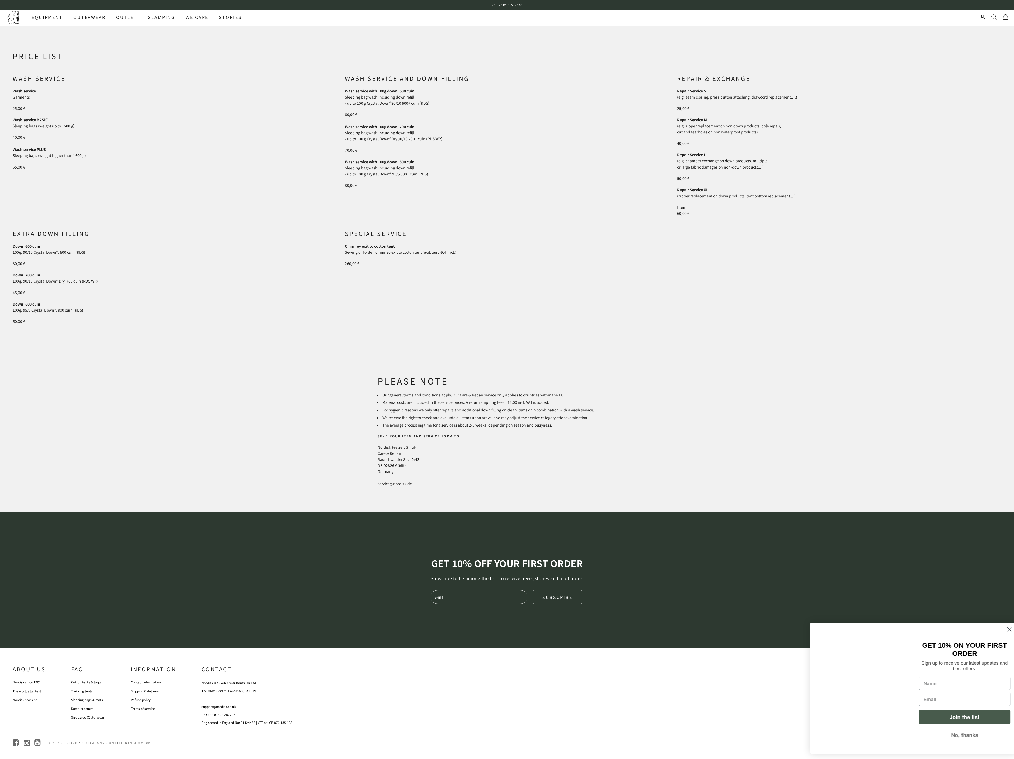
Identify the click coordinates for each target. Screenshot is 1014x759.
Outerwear (89, 17)
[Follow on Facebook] (16, 742)
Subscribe (557, 597)
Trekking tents (82, 691)
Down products (82, 708)
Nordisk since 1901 (27, 682)
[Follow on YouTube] (37, 742)
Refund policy (141, 699)
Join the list (957, 717)
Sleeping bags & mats (87, 699)
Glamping (161, 17)
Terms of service (143, 708)
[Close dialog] (1002, 629)
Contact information (146, 682)
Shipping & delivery (145, 691)
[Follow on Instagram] (27, 742)
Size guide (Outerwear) (88, 717)
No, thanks (957, 735)
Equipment (47, 17)
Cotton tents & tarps (86, 682)
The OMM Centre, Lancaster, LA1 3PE (229, 690)
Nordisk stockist (25, 699)
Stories (230, 17)
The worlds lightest (27, 691)
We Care (197, 17)
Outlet (126, 17)
